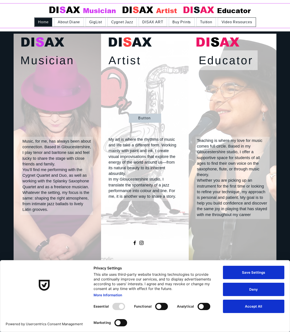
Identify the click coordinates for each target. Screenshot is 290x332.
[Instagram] (141, 243)
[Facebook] (135, 243)
